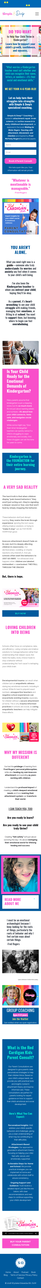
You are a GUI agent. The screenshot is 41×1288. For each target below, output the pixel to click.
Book (33, 1272)
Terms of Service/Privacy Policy (23, 1275)
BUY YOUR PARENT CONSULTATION (20, 1243)
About (16, 1272)
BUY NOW (20, 613)
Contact (20, 1278)
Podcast (24, 1272)
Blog (6, 1275)
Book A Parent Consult (20, 161)
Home (8, 1272)
